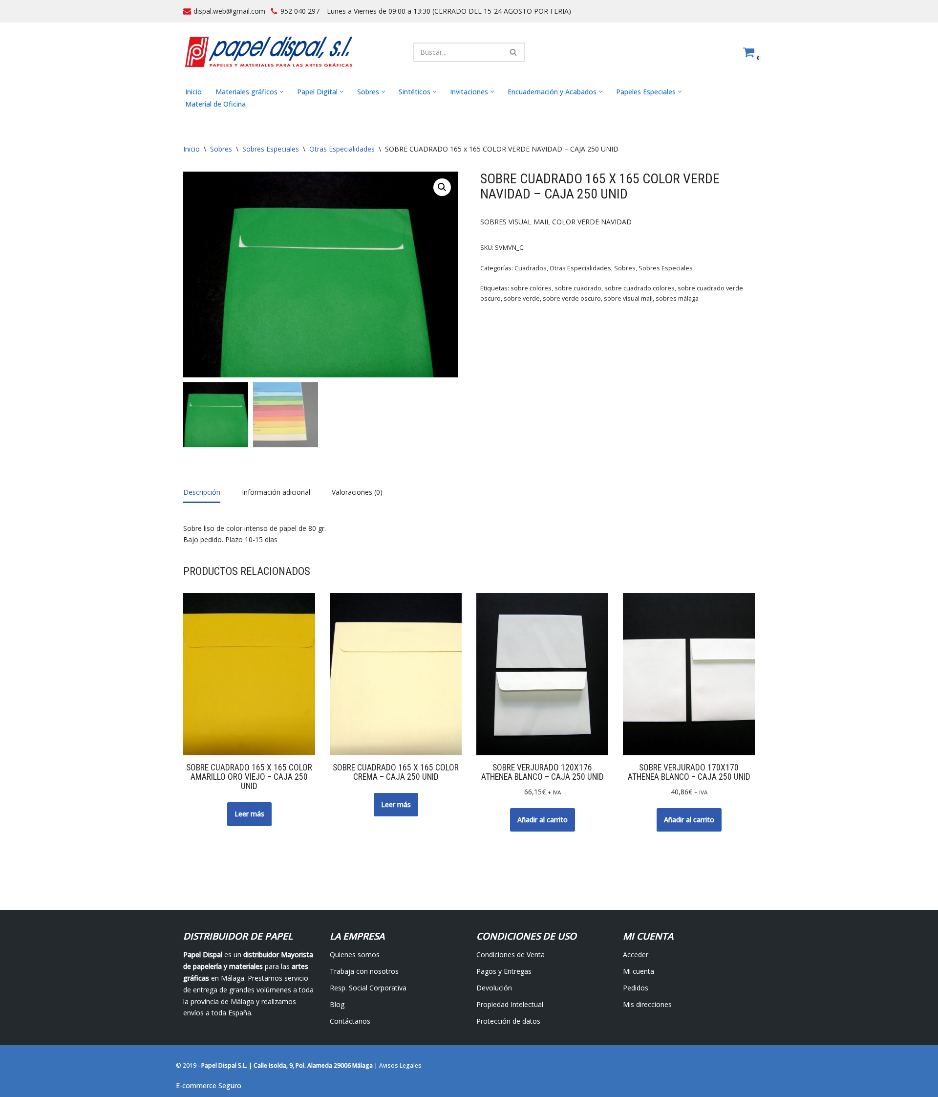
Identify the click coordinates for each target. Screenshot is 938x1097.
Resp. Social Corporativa (368, 987)
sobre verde (522, 298)
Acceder (635, 954)
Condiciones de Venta (510, 954)
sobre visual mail (628, 298)
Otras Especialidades (342, 149)
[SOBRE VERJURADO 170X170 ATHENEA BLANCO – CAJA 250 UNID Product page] (689, 674)
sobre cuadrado (577, 288)
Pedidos (635, 987)
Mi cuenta (638, 971)
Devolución (494, 987)
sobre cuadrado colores (639, 288)
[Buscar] (514, 52)
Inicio (193, 91)
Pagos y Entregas (504, 971)
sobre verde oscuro (572, 298)
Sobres (221, 149)
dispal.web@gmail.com (229, 11)
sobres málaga (677, 298)
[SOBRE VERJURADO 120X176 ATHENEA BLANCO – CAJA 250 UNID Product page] (542, 674)
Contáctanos (350, 1021)
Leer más (249, 813)
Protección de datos (508, 1021)
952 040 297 (300, 11)
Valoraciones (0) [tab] (357, 492)
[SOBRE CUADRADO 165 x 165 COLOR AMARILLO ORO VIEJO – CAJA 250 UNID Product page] (249, 674)
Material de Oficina (215, 104)
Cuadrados (530, 268)
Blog (337, 1004)
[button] (281, 91)
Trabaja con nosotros (364, 971)
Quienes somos (355, 954)
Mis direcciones (647, 1004)
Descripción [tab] (201, 492)
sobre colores (531, 288)
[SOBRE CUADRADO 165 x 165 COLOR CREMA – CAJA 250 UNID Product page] (396, 674)
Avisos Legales (400, 1065)
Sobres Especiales (270, 149)
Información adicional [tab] (276, 492)
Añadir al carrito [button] (542, 819)
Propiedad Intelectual (509, 1004)
